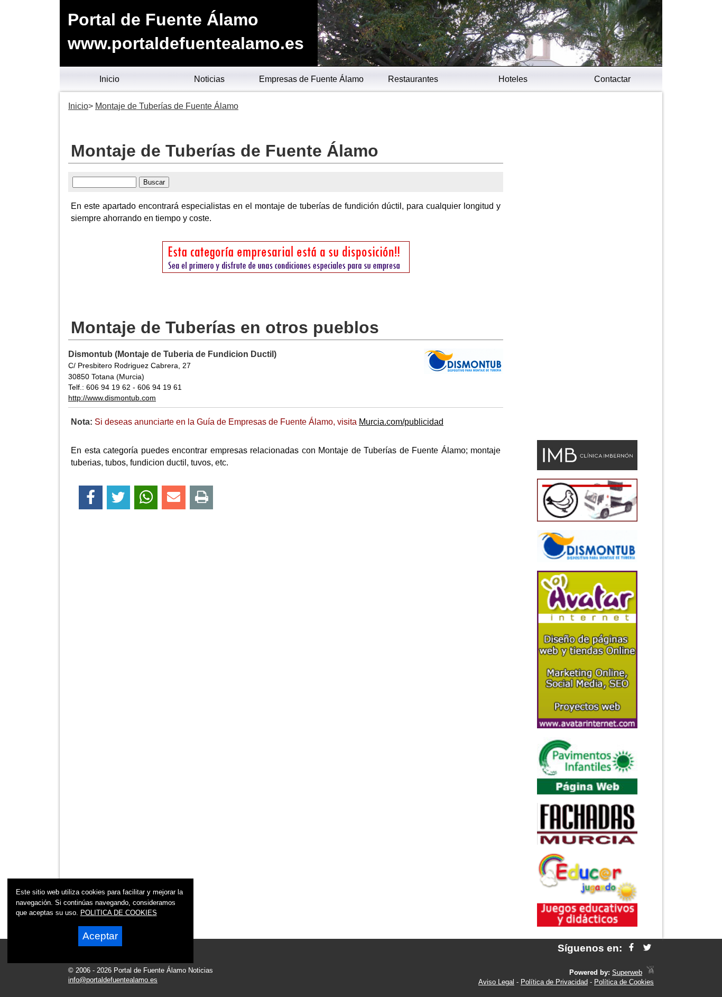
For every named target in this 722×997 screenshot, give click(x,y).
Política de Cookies (624, 982)
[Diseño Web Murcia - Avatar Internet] (650, 972)
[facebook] (631, 948)
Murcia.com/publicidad (401, 421)
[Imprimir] (202, 497)
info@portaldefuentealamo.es (113, 980)
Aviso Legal (496, 982)
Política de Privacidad (554, 982)
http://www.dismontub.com (112, 398)
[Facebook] (91, 497)
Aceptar (100, 935)
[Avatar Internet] (587, 725)
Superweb (627, 972)
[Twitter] (118, 497)
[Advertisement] (587, 267)
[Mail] (173, 497)
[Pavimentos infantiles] (587, 791)
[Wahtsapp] (146, 497)
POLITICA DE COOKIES (118, 913)
